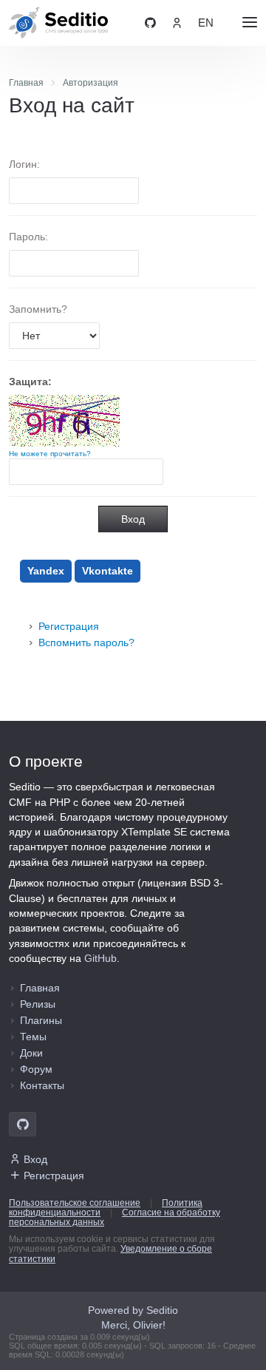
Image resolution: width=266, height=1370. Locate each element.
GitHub (100, 958)
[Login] (177, 23)
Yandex (45, 571)
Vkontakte (107, 571)
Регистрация (68, 626)
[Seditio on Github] (150, 23)
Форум (36, 1069)
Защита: (30, 381)
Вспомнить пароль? (86, 642)
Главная (40, 988)
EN (206, 23)
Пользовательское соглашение (74, 1203)
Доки (31, 1053)
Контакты (42, 1085)
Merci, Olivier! (133, 1325)
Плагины (41, 1020)
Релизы (37, 1004)
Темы (33, 1036)
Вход (35, 1159)
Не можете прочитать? (50, 454)
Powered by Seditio (133, 1310)
